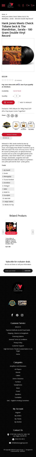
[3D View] (23, 303)
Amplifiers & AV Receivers (18, 366)
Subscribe (27, 270)
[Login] (23, 5)
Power (18, 391)
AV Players (18, 369)
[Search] (19, 5)
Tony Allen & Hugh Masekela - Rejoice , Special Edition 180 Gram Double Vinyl (11, 241)
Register (18, 412)
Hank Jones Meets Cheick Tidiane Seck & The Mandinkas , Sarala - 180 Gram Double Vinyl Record (17, 18)
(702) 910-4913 (20, 439)
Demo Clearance (18, 379)
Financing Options (18, 336)
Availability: (5, 91)
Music (18, 388)
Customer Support (18, 346)
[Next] (33, 232)
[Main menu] (3, 5)
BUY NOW (9, 102)
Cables (18, 375)
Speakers (18, 394)
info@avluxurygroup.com (20, 443)
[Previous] (3, 232)
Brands (18, 372)
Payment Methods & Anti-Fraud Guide (18, 330)
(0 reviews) (18, 80)
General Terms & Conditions (18, 339)
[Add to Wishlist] (14, 222)
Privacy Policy (18, 343)
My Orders (18, 416)
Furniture (18, 382)
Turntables (18, 397)
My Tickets (18, 419)
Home (3, 14)
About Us (18, 327)
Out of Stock (11, 233)
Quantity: (4, 96)
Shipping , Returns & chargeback (18, 333)
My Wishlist (18, 422)
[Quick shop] (14, 225)
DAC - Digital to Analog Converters (18, 400)
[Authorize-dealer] (13, 303)
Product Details (12, 134)
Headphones (18, 385)
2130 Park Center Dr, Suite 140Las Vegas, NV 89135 (20, 435)
